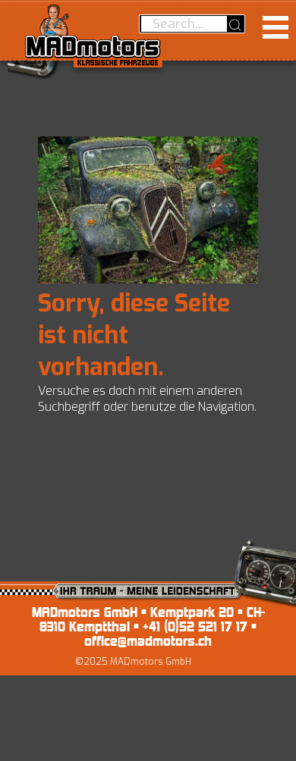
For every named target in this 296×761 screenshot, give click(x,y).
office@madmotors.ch (148, 641)
